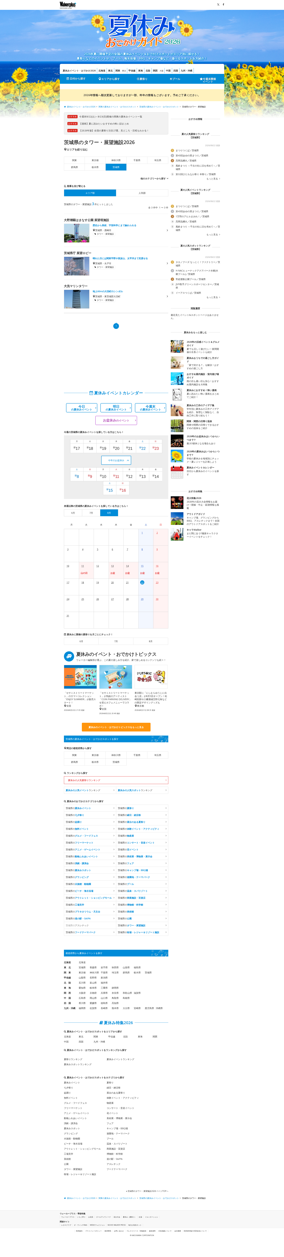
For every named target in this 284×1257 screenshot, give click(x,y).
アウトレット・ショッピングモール (82, 1148)
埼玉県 (157, 160)
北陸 (148, 70)
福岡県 (82, 1008)
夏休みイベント (72, 1082)
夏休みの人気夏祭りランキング (84, 780)
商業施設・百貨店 (116, 1148)
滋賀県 (137, 992)
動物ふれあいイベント (75, 1118)
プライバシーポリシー (93, 1231)
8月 (151, 641)
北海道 (101, 70)
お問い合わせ (119, 1231)
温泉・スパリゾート (117, 1143)
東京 (124, 70)
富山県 (93, 982)
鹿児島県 (149, 1008)
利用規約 (79, 1231)
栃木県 (95, 167)
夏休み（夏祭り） (129, 1217)
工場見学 (68, 1153)
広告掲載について (165, 1231)
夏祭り (144, 79)
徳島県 (104, 1003)
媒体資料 (152, 1231)
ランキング (83, 790)
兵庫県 (104, 992)
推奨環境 (108, 1231)
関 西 (67, 992)
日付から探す (78, 78)
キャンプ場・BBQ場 (117, 1128)
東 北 (67, 967)
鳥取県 (115, 997)
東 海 (67, 987)
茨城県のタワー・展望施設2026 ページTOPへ (147, 1191)
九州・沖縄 (186, 70)
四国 (175, 70)
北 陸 (67, 982)
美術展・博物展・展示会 (119, 1118)
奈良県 (115, 992)
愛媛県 (93, 1003)
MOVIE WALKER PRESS (117, 1225)
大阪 (162, 70)
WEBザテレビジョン (97, 1225)
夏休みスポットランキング (78, 1064)
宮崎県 (137, 1008)
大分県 (126, 1008)
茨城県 (116, 761)
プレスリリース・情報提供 (136, 1231)
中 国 (67, 997)
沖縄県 (159, 1008)
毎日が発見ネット (135, 1225)
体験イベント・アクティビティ (123, 1097)
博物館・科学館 (115, 1153)
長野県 (93, 977)
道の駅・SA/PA (114, 1158)
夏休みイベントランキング (120, 1059)
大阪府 (82, 992)
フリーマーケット (73, 1108)
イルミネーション (151, 1217)
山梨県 (82, 977)
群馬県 (74, 167)
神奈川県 (116, 160)
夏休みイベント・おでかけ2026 (79, 70)
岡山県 (93, 997)
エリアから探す (110, 79)
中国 (168, 70)
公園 (66, 1164)
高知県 (115, 1003)
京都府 (93, 992)
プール (176, 79)
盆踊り (67, 1092)
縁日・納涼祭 (113, 1087)
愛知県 (82, 987)
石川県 (82, 982)
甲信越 (132, 70)
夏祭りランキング (73, 1059)
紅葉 (140, 1217)
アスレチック (113, 1164)
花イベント (112, 1113)
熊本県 (115, 1008)
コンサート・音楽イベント (120, 1108)
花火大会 (117, 1217)
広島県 (82, 997)
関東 (118, 70)
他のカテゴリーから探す (153, 178)
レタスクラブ (66, 1225)
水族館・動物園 (72, 1138)
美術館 (67, 1158)
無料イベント (71, 1097)
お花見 (90, 1217)
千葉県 (136, 160)
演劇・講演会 (71, 1123)
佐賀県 (93, 1008)
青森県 (93, 967)
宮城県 (82, 967)
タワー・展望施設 (73, 1169)
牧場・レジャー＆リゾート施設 (80, 1174)
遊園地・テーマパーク (118, 1133)
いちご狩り (81, 1217)
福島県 (137, 967)
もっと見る (212, 179)
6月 (81, 641)
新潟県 (104, 977)
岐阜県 (93, 987)
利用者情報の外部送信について (195, 1231)
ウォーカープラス (67, 1217)
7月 (116, 641)
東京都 (95, 160)
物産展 (110, 1102)
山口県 (104, 997)
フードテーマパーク (117, 1169)
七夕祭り (68, 1087)
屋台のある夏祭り (116, 1092)
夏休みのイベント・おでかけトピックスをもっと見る (116, 727)
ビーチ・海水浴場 (73, 1143)
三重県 (104, 987)
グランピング (71, 1133)
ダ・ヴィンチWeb (80, 1225)
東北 (110, 70)
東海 (140, 70)
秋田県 (115, 967)
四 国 (67, 1003)
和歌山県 (127, 992)
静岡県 (115, 987)
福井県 (104, 982)
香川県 (82, 1003)
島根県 (126, 997)
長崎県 (104, 1008)
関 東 (67, 972)
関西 (155, 70)
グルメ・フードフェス (75, 1102)
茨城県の (78, 808)
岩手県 (104, 967)
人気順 (142, 192)
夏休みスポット (72, 1128)
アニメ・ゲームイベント (76, 1113)
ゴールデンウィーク (103, 1217)
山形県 (126, 967)
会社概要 (177, 1231)
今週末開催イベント (209, 80)
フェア (110, 1123)
